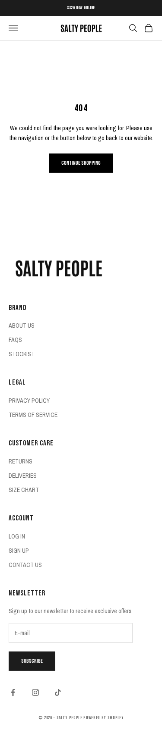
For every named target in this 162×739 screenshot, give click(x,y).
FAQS (15, 340)
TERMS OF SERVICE (33, 415)
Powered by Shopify (103, 717)
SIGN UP (19, 550)
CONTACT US (25, 565)
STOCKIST (22, 354)
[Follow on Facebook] (13, 692)
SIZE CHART (24, 490)
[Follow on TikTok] (58, 692)
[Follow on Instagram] (35, 692)
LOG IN (17, 536)
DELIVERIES (23, 475)
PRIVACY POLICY (29, 400)
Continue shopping (81, 163)
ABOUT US (22, 325)
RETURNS (20, 461)
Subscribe (32, 661)
